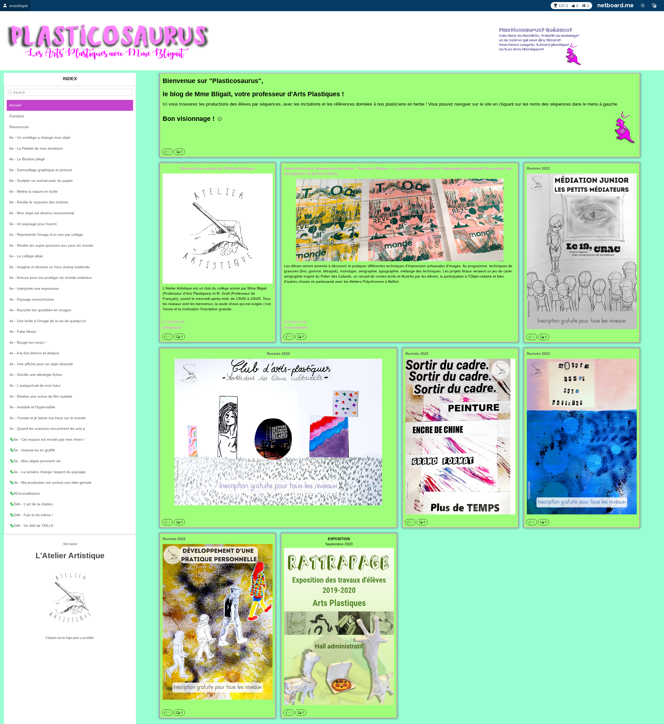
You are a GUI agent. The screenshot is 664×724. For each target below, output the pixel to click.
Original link (176, 322)
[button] (654, 5)
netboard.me (615, 5)
